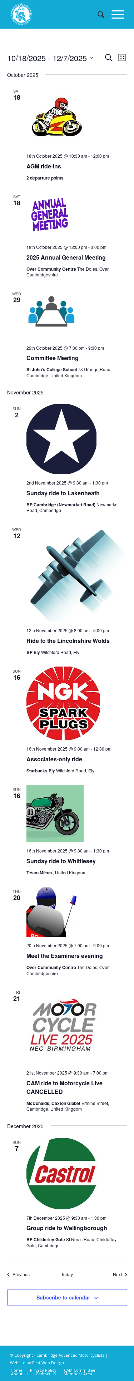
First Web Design (48, 1362)
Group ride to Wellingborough (66, 1228)
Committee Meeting (52, 358)
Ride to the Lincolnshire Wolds (68, 641)
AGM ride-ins (43, 166)
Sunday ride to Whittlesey (61, 861)
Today (67, 1274)
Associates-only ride (54, 759)
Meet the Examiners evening (64, 956)
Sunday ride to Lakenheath (63, 493)
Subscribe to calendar (63, 1297)
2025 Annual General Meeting (66, 257)
